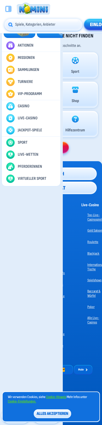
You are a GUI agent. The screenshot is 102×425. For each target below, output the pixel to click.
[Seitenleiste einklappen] (8, 9)
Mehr (81, 370)
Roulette (92, 242)
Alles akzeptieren (52, 413)
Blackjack (93, 253)
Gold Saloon (94, 230)
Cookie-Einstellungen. (22, 401)
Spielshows (94, 280)
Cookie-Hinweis (56, 397)
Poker (91, 307)
